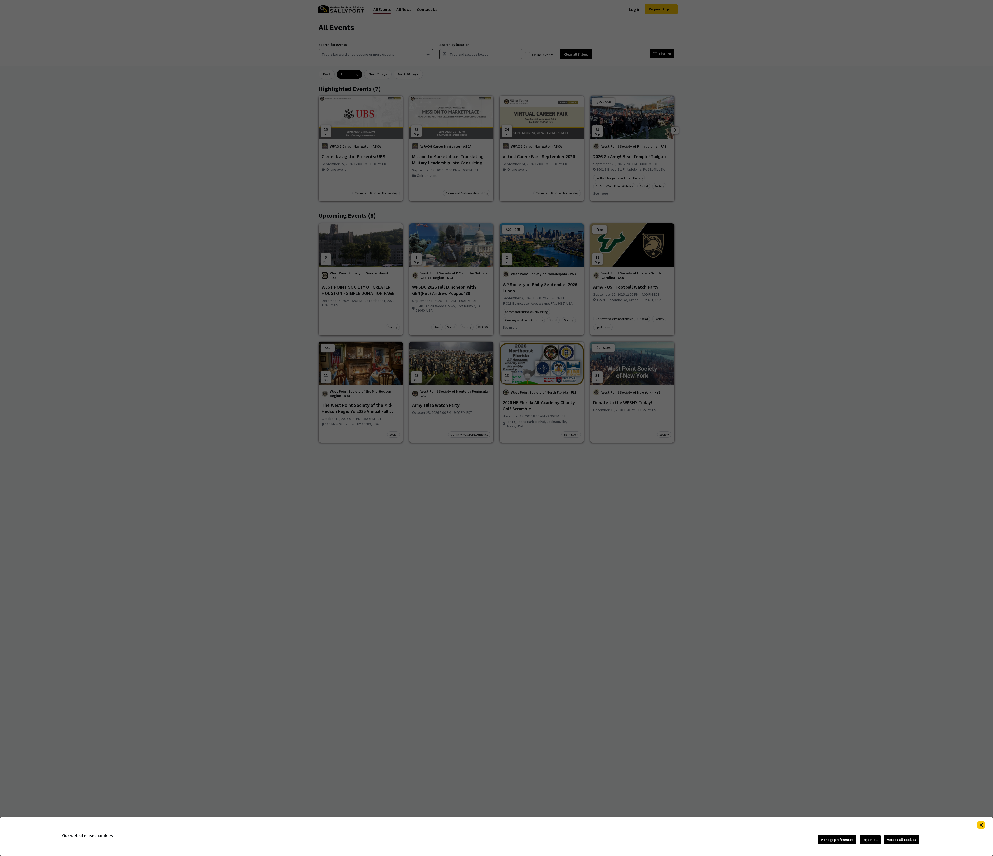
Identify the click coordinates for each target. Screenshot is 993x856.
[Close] (981, 825)
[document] (496, 836)
